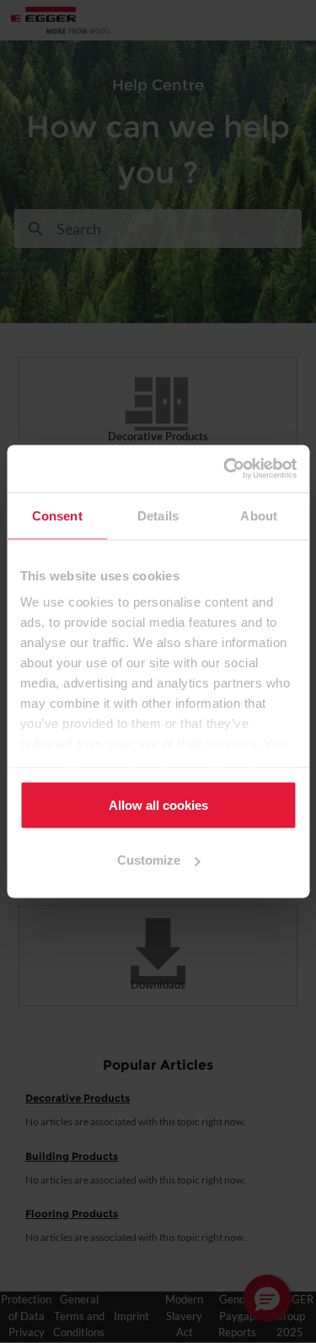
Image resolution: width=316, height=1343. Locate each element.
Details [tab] (158, 515)
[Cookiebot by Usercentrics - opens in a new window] (225, 469)
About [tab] (258, 515)
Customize (148, 860)
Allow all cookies (158, 804)
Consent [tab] (57, 515)
